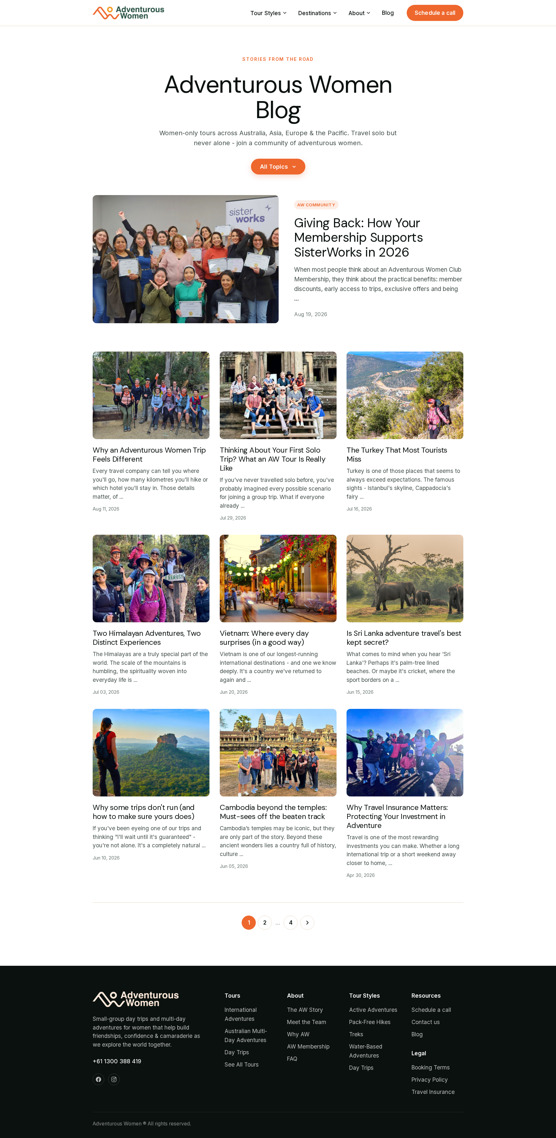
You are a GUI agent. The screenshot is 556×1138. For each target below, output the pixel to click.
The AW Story (305, 1009)
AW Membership (308, 1046)
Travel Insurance (433, 1091)
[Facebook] (98, 1079)
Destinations (314, 13)
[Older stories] (307, 923)
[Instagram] (114, 1079)
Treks (356, 1034)
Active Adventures (373, 1009)
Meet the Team (306, 1022)
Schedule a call (435, 12)
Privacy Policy (430, 1079)
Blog (388, 12)
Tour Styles (265, 13)
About (356, 13)
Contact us (426, 1022)
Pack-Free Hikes (370, 1022)
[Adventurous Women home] (128, 12)
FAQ (292, 1058)
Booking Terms (431, 1067)
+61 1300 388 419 (117, 1061)
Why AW (298, 1034)
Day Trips (237, 1052)
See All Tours (242, 1064)
